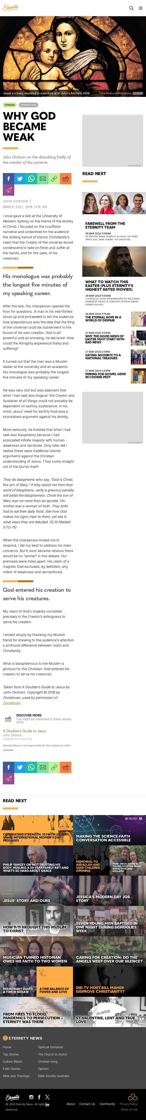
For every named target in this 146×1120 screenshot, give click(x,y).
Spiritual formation (50, 1047)
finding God (28, 105)
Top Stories (11, 1054)
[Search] (131, 8)
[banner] (10, 8)
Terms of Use (129, 1109)
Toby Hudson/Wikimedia (114, 93)
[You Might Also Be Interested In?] (65, 178)
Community (107, 1104)
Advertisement (134, 166)
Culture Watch (12, 1061)
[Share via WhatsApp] (31, 178)
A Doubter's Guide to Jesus (24, 731)
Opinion (10, 105)
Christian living (48, 1061)
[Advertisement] (112, 140)
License (137, 93)
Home (7, 1047)
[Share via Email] (42, 178)
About (71, 1104)
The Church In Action (52, 1054)
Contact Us (87, 1104)
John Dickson (15, 201)
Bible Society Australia (53, 1076)
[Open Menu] (140, 8)
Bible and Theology (16, 1076)
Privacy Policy (128, 1104)
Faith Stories (11, 1069)
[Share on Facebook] (8, 178)
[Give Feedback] (8, 190)
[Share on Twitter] (20, 178)
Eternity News (25, 1038)
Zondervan (11, 703)
